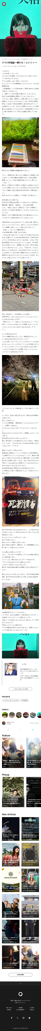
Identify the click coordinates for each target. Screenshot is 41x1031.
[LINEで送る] (32, 729)
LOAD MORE (20, 974)
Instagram (27, 676)
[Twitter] (17, 1018)
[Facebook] (12, 1018)
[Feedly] (29, 1018)
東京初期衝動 (24, 700)
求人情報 (32, 1007)
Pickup (5, 774)
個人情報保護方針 (20, 1009)
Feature (6, 735)
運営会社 (32, 1009)
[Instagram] (23, 1018)
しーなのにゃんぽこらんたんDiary (14, 59)
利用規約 (9, 1009)
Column (5, 59)
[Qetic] (3, 4)
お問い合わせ (9, 1007)
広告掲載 (20, 1007)
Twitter (21, 676)
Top (2, 59)
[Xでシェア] (20, 729)
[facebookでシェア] (8, 729)
